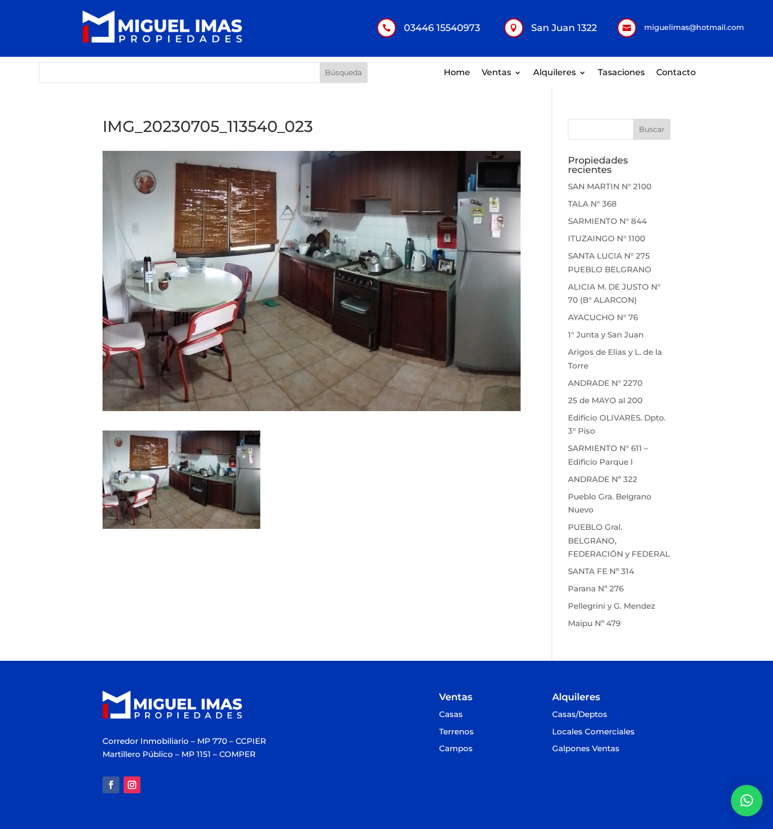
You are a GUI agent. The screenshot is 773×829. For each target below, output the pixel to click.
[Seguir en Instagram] (132, 784)
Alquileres (554, 73)
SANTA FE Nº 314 (601, 571)
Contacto (676, 73)
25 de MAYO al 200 (605, 400)
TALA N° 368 (592, 204)
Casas (451, 714)
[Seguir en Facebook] (111, 784)
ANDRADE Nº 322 (602, 479)
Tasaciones (621, 73)
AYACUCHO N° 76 (603, 317)
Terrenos (456, 732)
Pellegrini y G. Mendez (611, 606)
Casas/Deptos (579, 714)
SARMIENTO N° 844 (607, 221)
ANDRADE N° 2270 (605, 383)
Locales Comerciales (593, 732)
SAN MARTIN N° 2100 (610, 186)
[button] (746, 800)
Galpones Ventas (585, 748)
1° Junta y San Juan (606, 335)
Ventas (496, 73)
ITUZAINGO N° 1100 (606, 238)
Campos (456, 748)
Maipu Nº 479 (594, 623)
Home (457, 73)
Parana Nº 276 (596, 588)
